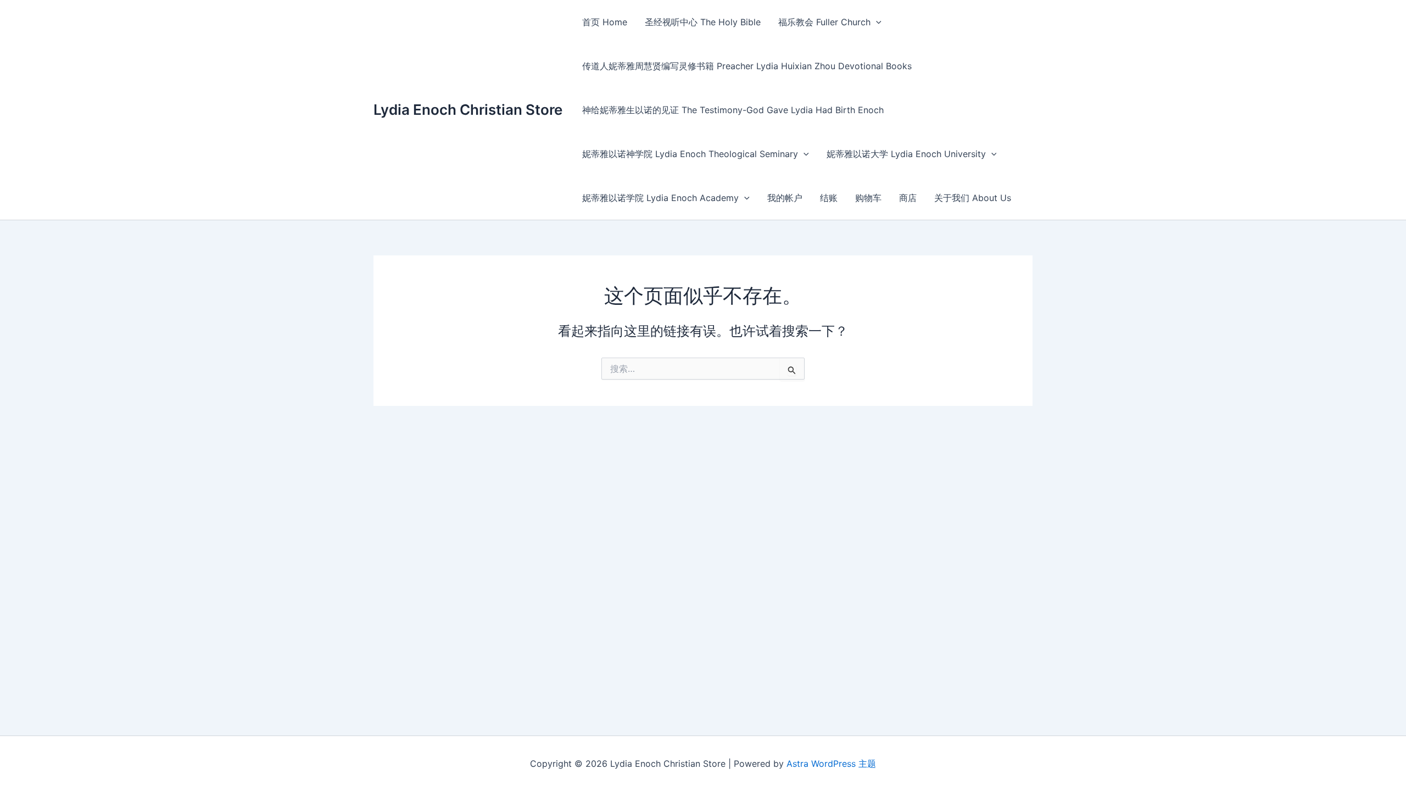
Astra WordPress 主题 (831, 763)
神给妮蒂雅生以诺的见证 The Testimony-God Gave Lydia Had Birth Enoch (733, 109)
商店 (908, 197)
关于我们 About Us (972, 197)
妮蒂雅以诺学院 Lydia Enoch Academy (660, 197)
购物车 (868, 197)
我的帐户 (784, 197)
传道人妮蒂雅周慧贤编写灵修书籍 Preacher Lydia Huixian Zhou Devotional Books (747, 65)
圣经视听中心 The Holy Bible (703, 21)
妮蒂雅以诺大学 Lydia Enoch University (906, 153)
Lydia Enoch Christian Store (467, 109)
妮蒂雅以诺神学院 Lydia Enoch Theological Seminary (690, 153)
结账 (829, 197)
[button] (876, 22)
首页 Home (604, 21)
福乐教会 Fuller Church (824, 21)
